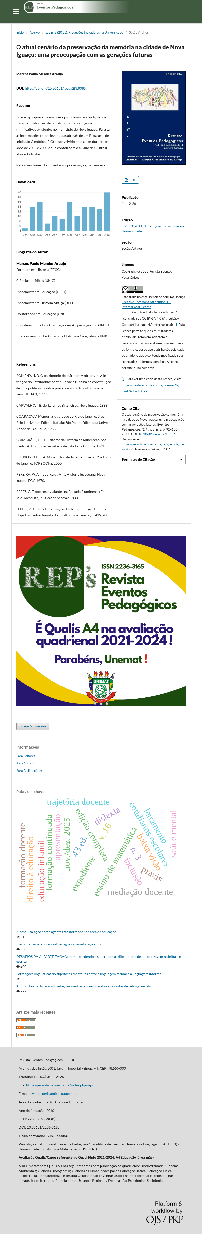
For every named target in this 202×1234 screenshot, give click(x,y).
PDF (132, 180)
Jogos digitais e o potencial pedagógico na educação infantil (61, 944)
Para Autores (25, 763)
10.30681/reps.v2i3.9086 (157, 434)
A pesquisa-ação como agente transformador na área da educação (66, 932)
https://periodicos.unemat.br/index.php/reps (60, 1085)
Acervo (35, 32)
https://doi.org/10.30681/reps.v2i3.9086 (55, 88)
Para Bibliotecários (29, 771)
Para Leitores (25, 756)
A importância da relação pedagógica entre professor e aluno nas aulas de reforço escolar (84, 986)
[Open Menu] (16, 12)
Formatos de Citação (138, 459)
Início (20, 32)
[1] (175, 325)
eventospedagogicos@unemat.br (55, 1093)
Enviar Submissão (33, 726)
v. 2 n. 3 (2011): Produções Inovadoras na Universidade (84, 32)
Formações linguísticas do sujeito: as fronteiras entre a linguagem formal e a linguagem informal (89, 974)
